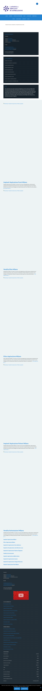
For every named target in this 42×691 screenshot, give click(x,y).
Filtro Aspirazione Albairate (26, 93)
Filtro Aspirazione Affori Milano (22, 94)
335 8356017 (10, 39)
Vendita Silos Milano (10, 269)
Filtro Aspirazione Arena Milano (24, 92)
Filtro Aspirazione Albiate (28, 88)
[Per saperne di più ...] (7, 188)
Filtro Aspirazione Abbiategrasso (18, 88)
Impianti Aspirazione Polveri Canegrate (9, 644)
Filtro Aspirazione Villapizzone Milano (9, 628)
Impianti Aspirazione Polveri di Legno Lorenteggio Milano (12, 637)
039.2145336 (10, 38)
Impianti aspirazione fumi (9, 69)
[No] (40, 687)
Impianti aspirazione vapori (9, 67)
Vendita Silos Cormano (7, 646)
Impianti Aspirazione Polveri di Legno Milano (10, 610)
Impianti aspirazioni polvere (9, 65)
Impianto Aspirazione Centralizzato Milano (10, 619)
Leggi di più (24, 688)
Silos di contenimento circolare (8, 649)
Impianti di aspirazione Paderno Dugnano (12, 550)
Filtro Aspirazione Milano (12, 356)
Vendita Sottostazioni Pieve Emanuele (9, 631)
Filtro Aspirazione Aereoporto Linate (23, 91)
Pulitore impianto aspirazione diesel (10, 78)
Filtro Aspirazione (19, 93)
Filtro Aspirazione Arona (12, 93)
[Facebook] (37, 4)
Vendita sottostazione (8, 60)
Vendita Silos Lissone (6, 640)
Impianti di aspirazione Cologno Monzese (12, 561)
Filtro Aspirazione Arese (9, 88)
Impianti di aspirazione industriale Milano (9, 615)
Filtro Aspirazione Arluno (14, 92)
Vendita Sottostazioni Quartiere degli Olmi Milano (11, 633)
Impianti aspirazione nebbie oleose (11, 556)
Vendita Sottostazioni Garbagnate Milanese (10, 642)
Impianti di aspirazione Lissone (10, 559)
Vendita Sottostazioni (8, 553)
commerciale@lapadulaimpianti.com (10, 48)
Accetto (17, 688)
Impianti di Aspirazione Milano (8, 617)
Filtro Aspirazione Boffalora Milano (8, 635)
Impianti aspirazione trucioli (9, 76)
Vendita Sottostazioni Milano (13, 530)
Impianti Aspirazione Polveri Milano (15, 443)
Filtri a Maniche (30, 94)
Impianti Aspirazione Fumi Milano (15, 182)
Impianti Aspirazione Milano (9, 539)
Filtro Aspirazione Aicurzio (12, 91)
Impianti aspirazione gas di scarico (10, 74)
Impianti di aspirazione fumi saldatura (12, 545)
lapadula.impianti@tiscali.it (9, 49)
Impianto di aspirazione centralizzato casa (11, 80)
